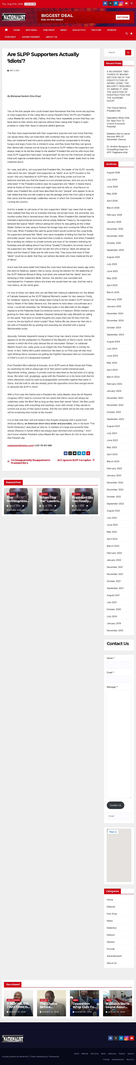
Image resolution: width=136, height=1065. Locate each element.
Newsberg (41, 1056)
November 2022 (115, 489)
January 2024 (114, 391)
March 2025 (113, 292)
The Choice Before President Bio (50, 1007)
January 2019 (114, 623)
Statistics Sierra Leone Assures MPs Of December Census (118, 136)
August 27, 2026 (17, 1012)
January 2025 (114, 306)
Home (17, 30)
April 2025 (112, 285)
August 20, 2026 (116, 1012)
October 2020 (114, 609)
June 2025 (112, 271)
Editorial (31, 30)
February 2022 (114, 553)
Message (112, 687)
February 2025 (114, 299)
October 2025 (114, 243)
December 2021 (115, 567)
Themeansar (53, 1056)
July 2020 (112, 616)
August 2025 (113, 257)
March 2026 (113, 207)
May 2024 (112, 362)
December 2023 (115, 398)
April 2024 (112, 369)
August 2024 (113, 341)
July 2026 (112, 179)
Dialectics (79, 30)
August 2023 (113, 426)
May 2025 (112, 278)
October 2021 (114, 581)
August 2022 (113, 510)
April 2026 (112, 200)
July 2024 (112, 348)
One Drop (49, 30)
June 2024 (112, 355)
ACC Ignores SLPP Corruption (74, 460)
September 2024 (115, 334)
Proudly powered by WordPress (15, 1056)
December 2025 (115, 229)
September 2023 (115, 419)
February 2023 (114, 468)
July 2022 (112, 517)
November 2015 (115, 630)
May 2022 (112, 532)
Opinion (111, 30)
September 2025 (115, 250)
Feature (96, 30)
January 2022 (114, 560)
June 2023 (112, 440)
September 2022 (115, 503)
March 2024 (113, 377)
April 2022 (112, 539)
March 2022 (113, 546)
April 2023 (112, 454)
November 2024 (115, 320)
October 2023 (114, 412)
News (63, 30)
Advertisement (31, 37)
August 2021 (113, 595)
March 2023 (113, 461)
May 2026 (112, 193)
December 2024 (115, 313)
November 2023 (115, 405)
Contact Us (115, 805)
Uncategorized (13, 1000)
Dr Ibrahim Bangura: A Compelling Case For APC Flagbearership (118, 149)
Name (111, 658)
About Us (51, 37)
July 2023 (112, 433)
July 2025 (112, 264)
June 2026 (112, 186)
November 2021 (115, 574)
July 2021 (112, 602)
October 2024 (114, 327)
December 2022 (115, 482)
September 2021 (115, 588)
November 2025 (115, 236)
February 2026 (114, 214)
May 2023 (112, 447)
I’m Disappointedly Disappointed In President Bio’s (30, 461)
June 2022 (112, 524)
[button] (127, 33)
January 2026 (114, 222)
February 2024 (114, 384)
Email (110, 672)
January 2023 (114, 475)
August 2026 (113, 172)
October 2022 (114, 496)
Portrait (10, 37)
